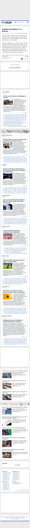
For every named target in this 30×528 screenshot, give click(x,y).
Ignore (24, 491)
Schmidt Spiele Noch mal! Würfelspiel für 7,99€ (14, 156)
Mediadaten (16, 516)
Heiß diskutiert (16, 483)
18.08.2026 (5, 478)
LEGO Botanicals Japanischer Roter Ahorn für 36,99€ (15, 158)
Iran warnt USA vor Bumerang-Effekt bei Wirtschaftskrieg (16, 114)
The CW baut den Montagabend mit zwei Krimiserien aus (16, 249)
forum (28, 69)
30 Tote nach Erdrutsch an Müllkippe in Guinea (14, 96)
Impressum (22, 516)
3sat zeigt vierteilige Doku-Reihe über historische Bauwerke (16, 248)
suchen (18, 465)
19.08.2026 (5, 477)
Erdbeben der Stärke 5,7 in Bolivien (12, 30)
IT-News (4, 164)
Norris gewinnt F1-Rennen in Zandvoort (13, 125)
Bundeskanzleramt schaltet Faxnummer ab (14, 123)
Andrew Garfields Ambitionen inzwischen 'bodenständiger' (11, 231)
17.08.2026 (5, 479)
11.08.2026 (5, 488)
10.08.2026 (5, 489)
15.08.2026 (5, 483)
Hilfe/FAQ (18, 518)
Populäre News (16, 482)
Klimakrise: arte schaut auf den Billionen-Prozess (14, 250)
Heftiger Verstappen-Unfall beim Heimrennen (13, 283)
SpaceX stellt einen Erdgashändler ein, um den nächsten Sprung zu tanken (14, 417)
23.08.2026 (5, 472)
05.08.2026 (15, 477)
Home (26, 516)
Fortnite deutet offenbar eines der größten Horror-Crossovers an (13, 450)
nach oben (25, 519)
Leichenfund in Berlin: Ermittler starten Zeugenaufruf (15, 119)
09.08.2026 (15, 472)
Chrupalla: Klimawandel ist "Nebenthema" (13, 121)
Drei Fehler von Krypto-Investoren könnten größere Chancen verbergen (14, 291)
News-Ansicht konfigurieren (23, 489)
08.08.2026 (15, 473)
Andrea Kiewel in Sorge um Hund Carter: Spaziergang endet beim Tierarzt (15, 140)
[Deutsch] (15, 22)
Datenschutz (8, 516)
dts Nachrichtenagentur (22, 33)
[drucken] (27, 56)
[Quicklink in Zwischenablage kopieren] (25, 56)
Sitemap (3, 516)
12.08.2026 (5, 487)
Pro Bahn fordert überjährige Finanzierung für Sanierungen (14, 381)
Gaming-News (6, 195)
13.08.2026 (5, 486)
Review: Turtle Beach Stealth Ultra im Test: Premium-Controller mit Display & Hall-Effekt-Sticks (14, 170)
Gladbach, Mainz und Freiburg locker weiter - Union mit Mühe (14, 260)
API (21, 518)
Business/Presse (7, 316)
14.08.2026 (5, 485)
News (10, 518)
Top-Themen (5, 91)
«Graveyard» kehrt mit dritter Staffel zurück (13, 252)
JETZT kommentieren (15, 67)
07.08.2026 (15, 475)
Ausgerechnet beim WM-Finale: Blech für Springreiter (15, 278)
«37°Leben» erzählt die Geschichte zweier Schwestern (15, 253)
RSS (24, 518)
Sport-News (5, 255)
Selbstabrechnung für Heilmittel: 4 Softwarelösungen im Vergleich (13, 320)
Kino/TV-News (6, 226)
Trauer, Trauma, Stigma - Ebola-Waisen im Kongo (15, 371)
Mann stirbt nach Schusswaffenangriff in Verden (14, 407)
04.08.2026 (15, 478)
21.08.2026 (5, 475)
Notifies (27, 491)
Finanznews (5, 286)
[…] (10, 111)
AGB (13, 516)
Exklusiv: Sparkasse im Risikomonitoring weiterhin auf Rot (16, 313)
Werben (13, 518)
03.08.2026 (15, 479)
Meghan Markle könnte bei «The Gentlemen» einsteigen (14, 438)
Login (19, 22)
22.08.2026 (5, 473)
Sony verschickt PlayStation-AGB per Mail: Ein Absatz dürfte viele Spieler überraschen (14, 201)
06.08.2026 (15, 476)
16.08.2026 (5, 482)
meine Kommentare (18, 491)
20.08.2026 (5, 476)
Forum (6, 518)
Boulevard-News (7, 135)
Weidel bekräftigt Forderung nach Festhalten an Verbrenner (17, 118)
